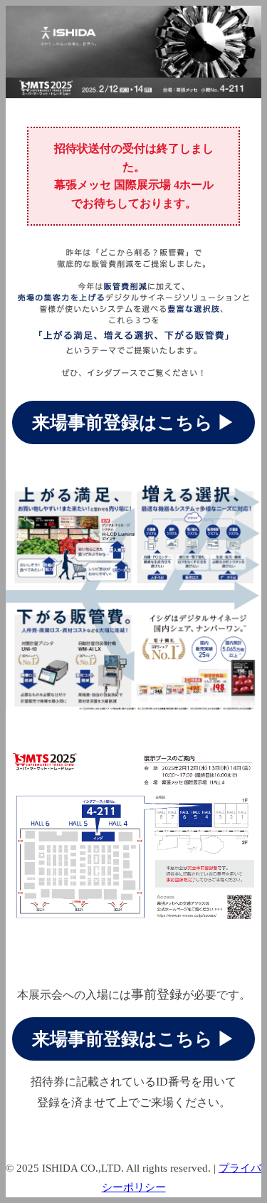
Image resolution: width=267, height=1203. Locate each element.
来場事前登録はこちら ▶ (133, 422)
